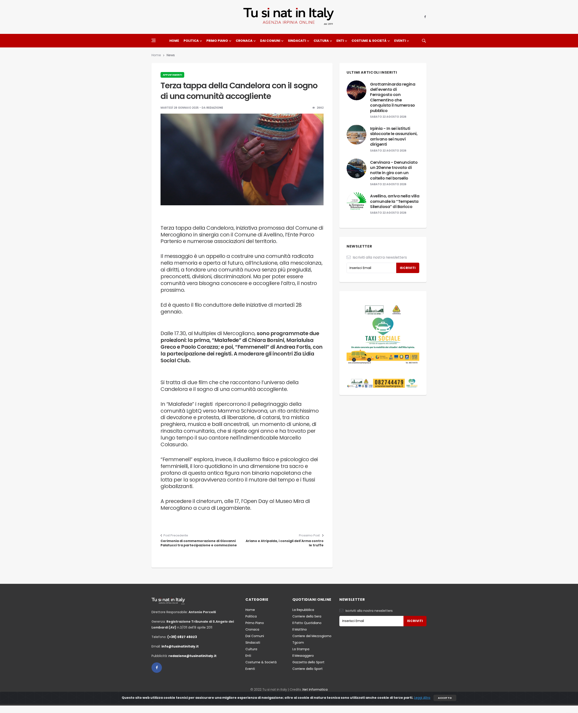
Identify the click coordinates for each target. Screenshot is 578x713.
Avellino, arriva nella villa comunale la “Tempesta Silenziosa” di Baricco (394, 201)
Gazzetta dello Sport (308, 662)
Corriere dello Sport (307, 668)
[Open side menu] (153, 40)
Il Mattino (299, 629)
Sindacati (297, 40)
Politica (191, 40)
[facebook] (425, 17)
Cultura (321, 40)
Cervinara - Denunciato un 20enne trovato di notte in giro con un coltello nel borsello (393, 170)
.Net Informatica (315, 689)
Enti (340, 40)
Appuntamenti (172, 75)
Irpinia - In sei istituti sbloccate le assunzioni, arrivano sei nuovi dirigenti (393, 136)
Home (174, 40)
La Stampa (300, 649)
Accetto (445, 698)
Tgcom (298, 642)
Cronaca (244, 40)
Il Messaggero (303, 655)
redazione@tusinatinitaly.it (192, 656)
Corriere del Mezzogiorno (311, 636)
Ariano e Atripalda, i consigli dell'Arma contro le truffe (285, 543)
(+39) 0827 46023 (182, 637)
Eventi (400, 40)
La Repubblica (303, 610)
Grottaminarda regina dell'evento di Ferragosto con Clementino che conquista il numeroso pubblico (392, 97)
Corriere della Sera (306, 616)
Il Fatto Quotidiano (307, 623)
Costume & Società (369, 40)
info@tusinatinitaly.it (180, 646)
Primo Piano (217, 40)
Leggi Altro (422, 697)
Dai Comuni (270, 40)
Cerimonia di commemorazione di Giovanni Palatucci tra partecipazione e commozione (199, 543)
